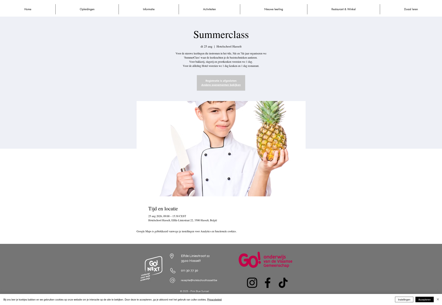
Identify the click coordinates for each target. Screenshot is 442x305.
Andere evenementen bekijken (221, 85)
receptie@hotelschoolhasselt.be (199, 280)
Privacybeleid (214, 299)
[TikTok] (283, 283)
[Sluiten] (438, 299)
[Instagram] (252, 283)
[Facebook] (268, 283)
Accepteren (424, 299)
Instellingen (404, 299)
